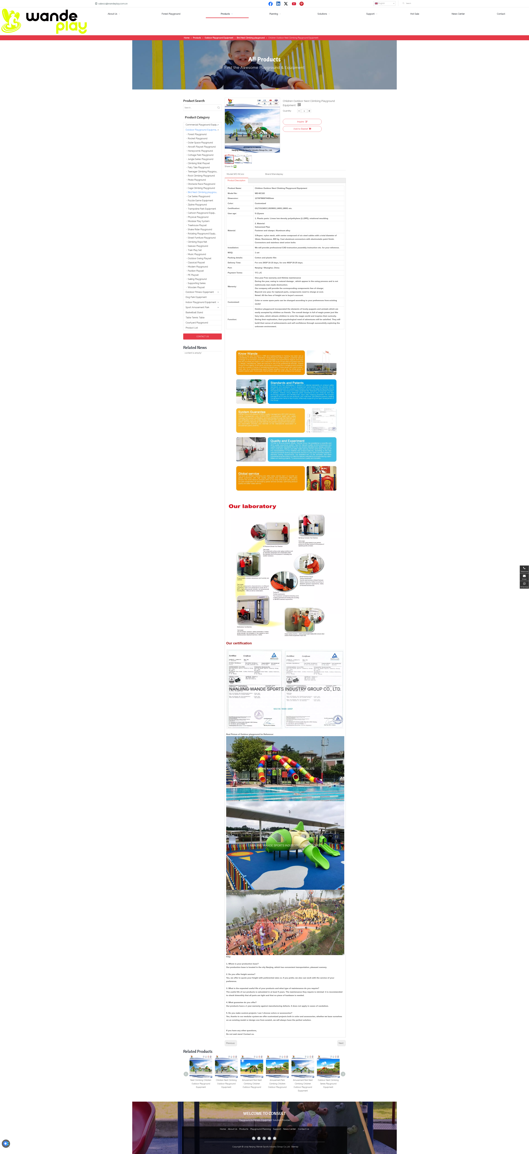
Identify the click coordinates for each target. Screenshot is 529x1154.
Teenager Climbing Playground (203, 171)
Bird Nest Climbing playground (203, 192)
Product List (192, 327)
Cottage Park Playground (200, 155)
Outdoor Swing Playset (199, 258)
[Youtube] (294, 4)
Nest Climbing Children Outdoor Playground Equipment (200, 1083)
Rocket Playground (197, 138)
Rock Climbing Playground (201, 175)
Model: (230, 174)
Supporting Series (197, 283)
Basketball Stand (194, 312)
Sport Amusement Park (197, 307)
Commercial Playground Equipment (204, 124)
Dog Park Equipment (196, 297)
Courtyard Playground (197, 322)
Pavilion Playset (196, 271)
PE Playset (193, 275)
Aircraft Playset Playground (202, 146)
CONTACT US (202, 336)
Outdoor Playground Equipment (202, 129)
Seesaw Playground (198, 246)
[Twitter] (286, 4)
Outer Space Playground (200, 142)
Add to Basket (300, 129)
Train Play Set (195, 250)
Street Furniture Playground (202, 237)
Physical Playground (198, 217)
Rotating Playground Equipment (204, 233)
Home (223, 1129)
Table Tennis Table (195, 317)
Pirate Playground (197, 180)
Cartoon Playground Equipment (204, 213)
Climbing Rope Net (197, 242)
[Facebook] (270, 4)
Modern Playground (198, 266)
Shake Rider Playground (200, 229)
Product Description (236, 180)
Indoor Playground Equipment (201, 302)
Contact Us (303, 1129)
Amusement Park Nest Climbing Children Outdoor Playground (252, 1083)
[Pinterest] (302, 4)
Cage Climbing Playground (201, 188)
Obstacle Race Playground (201, 184)
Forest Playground (197, 134)
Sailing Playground (197, 279)
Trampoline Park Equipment (202, 208)
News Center (289, 1129)
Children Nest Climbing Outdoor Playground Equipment (226, 1083)
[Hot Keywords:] (403, 3)
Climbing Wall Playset (199, 163)
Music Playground (197, 254)
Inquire (300, 121)
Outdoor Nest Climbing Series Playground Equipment (328, 1083)
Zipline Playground (197, 204)
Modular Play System (199, 221)
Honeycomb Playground (200, 151)
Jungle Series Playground (200, 159)
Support (277, 1129)
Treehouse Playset (197, 225)
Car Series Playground (199, 196)
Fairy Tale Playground (199, 167)
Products (243, 1129)
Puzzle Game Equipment (200, 200)
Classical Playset (196, 262)
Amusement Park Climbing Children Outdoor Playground (277, 1083)
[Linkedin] (278, 4)
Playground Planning (260, 1129)
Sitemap (294, 1147)
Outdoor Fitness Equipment (200, 292)
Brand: (268, 174)
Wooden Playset (196, 287)
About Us (232, 1129)
